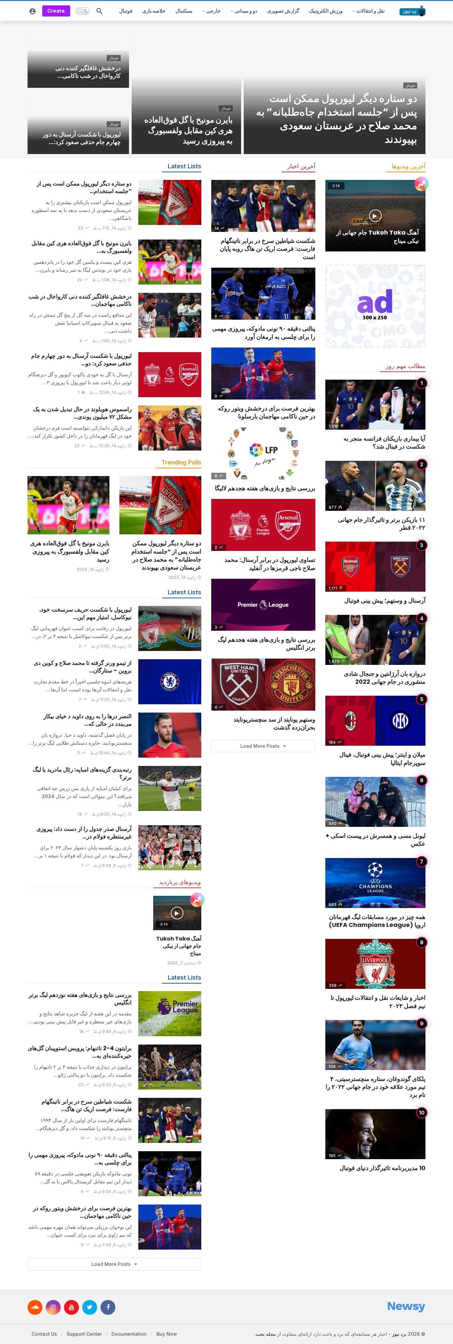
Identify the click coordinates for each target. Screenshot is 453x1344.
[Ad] (375, 306)
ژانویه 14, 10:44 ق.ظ (108, 752)
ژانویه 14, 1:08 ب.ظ (109, 279)
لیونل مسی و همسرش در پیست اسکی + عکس (375, 840)
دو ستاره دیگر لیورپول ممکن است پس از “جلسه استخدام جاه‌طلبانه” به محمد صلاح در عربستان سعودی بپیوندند (166, 555)
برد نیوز (399, 1333)
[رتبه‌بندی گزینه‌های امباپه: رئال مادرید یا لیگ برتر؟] (169, 788)
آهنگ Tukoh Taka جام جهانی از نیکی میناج (178, 946)
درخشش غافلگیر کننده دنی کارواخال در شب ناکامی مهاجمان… (80, 300)
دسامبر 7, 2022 (181, 962)
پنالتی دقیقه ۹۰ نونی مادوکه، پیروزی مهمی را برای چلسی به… (80, 1158)
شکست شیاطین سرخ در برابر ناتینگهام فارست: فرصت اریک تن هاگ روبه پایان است (267, 249)
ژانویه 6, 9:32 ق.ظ (110, 1084)
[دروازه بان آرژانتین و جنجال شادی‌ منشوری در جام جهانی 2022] (375, 640)
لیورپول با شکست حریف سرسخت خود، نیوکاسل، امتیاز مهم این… (85, 613)
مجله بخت (266, 1333)
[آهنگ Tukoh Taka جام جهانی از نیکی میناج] (177, 913)
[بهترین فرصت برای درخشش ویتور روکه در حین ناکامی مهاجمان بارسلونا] (169, 1227)
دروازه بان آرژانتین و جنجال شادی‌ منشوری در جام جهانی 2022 (384, 678)
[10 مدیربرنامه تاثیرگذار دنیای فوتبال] (375, 1134)
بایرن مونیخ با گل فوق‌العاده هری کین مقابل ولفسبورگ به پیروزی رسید (69, 551)
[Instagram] (53, 1307)
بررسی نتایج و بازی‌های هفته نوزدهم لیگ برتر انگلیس (80, 998)
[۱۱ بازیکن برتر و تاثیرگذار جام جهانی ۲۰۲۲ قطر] (375, 486)
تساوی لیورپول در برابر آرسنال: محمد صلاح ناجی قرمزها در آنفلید (270, 564)
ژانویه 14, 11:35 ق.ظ (108, 699)
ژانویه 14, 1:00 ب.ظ (109, 340)
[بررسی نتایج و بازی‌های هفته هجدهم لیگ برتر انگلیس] (263, 605)
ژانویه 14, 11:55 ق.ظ (108, 646)
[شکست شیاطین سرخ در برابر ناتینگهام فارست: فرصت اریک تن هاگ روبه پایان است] (169, 1120)
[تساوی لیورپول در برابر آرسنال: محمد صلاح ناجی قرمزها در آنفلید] (263, 525)
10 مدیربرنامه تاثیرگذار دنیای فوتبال (382, 1168)
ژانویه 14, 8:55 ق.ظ (109, 814)
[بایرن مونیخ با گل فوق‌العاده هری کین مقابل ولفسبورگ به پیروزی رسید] (186, 89)
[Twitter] (89, 1307)
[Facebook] (107, 1307)
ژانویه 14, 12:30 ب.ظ (108, 445)
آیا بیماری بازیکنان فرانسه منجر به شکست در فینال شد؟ (384, 442)
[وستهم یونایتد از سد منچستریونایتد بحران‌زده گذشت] (263, 685)
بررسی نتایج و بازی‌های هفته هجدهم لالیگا (265, 488)
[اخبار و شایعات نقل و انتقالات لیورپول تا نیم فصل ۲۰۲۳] (375, 964)
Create (56, 11)
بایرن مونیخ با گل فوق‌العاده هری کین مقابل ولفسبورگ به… (82, 247)
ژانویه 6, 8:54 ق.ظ (110, 1191)
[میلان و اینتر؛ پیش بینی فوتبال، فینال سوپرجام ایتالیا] (375, 721)
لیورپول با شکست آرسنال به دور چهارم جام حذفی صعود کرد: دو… (81, 359)
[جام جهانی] (197, 900)
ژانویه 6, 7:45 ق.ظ (110, 1244)
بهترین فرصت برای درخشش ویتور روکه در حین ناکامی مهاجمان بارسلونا (266, 412)
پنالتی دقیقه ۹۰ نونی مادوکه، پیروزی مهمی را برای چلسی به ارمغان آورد (263, 332)
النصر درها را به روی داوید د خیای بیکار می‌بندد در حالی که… (87, 720)
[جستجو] (99, 11)
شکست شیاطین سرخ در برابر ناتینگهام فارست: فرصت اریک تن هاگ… (86, 1105)
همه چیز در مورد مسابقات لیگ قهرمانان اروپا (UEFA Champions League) (377, 921)
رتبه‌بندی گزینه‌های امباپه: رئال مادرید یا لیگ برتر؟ (82, 773)
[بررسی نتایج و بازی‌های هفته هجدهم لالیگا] (263, 453)
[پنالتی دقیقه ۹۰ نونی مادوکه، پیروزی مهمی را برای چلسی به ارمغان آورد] (169, 1173)
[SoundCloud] (35, 1307)
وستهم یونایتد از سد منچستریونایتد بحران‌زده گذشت (274, 723)
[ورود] (32, 11)
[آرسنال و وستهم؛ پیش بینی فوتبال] (375, 567)
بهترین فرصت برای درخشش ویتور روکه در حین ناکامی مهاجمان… (82, 1212)
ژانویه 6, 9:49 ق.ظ (110, 1031)
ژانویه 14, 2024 (182, 577)
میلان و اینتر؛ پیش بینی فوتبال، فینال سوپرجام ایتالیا (382, 758)
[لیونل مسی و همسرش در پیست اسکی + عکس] (375, 802)
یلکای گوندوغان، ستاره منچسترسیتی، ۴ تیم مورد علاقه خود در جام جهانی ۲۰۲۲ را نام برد (375, 1087)
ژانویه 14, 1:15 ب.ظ (109, 228)
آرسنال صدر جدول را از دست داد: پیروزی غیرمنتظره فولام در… (84, 832)
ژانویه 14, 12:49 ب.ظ (108, 392)
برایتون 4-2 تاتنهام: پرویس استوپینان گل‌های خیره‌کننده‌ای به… (80, 1052)
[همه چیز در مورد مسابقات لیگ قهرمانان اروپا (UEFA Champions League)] (375, 883)
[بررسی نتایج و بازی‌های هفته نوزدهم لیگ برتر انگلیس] (169, 1013)
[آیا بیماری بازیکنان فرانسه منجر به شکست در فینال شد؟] (375, 405)
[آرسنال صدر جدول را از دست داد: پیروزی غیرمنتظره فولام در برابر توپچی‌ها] (169, 847)
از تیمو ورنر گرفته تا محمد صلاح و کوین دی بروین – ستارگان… (83, 666)
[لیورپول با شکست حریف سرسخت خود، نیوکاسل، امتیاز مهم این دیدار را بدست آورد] (169, 628)
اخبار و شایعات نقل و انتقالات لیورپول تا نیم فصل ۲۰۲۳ (378, 1002)
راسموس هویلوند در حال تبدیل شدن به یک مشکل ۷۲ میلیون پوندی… (82, 413)
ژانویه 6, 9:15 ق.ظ (110, 1138)
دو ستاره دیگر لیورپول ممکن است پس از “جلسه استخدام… (84, 187)
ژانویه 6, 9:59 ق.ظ (110, 865)
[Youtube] (71, 1307)
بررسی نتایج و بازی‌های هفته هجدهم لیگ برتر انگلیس (266, 643)
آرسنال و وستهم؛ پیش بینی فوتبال (384, 600)
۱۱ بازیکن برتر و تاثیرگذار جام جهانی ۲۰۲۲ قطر (381, 523)
